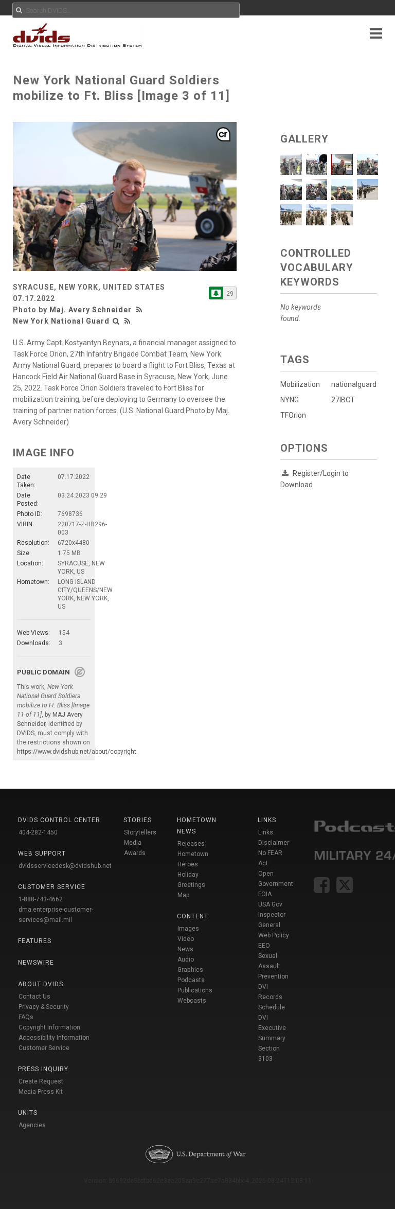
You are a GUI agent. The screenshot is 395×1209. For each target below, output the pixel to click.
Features (34, 941)
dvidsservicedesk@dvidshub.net (65, 865)
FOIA (265, 894)
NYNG (289, 400)
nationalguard (353, 384)
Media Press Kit (41, 1091)
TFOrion (293, 415)
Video (185, 939)
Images (188, 928)
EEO (264, 945)
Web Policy (273, 935)
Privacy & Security (44, 1006)
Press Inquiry (43, 1069)
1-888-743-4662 (41, 899)
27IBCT (343, 400)
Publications (194, 990)
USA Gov (270, 904)
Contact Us (34, 996)
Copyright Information (49, 1027)
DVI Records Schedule (271, 997)
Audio (185, 959)
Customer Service (44, 1048)
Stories (137, 820)
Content (192, 916)
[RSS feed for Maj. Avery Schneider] (140, 310)
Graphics (190, 969)
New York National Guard (61, 321)
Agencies (32, 1125)
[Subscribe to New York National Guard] (216, 293)
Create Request (41, 1081)
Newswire (36, 962)
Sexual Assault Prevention (273, 966)
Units (28, 1112)
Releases (191, 843)
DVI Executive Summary (272, 1028)
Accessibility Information (54, 1037)
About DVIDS (40, 984)
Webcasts (191, 1000)
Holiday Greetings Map (191, 885)
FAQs (26, 1017)
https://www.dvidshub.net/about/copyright (76, 751)
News (185, 949)
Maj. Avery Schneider (90, 310)
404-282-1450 (38, 832)
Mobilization (300, 384)
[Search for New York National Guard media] (116, 321)
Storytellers (140, 832)
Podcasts (191, 980)
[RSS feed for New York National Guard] (127, 321)
